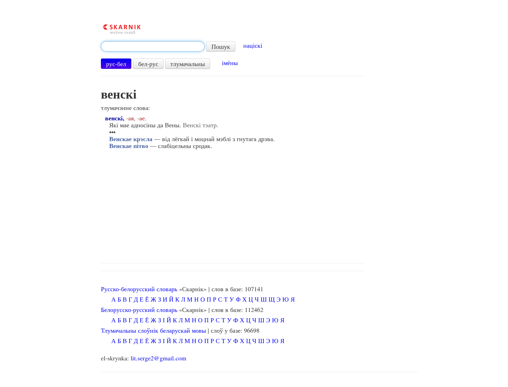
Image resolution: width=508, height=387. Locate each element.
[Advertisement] (259, 204)
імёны (230, 62)
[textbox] (153, 46)
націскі (252, 45)
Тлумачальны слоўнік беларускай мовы (153, 330)
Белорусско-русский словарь (139, 309)
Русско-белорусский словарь (139, 289)
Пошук (220, 46)
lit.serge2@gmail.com (158, 358)
